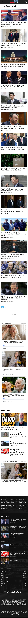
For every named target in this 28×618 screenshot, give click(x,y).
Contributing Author (5, 109)
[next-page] (8, 307)
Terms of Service (14, 501)
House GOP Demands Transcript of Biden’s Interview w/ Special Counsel (12, 148)
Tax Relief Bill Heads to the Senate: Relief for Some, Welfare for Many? (12, 190)
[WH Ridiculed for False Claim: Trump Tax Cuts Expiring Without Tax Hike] (14, 77)
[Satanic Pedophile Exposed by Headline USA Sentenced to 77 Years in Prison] (5, 434)
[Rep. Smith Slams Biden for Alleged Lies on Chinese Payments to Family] (14, 267)
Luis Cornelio (3, 47)
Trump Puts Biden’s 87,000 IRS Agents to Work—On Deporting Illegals (13, 44)
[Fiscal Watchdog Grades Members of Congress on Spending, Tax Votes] (14, 56)
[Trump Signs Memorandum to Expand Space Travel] (5, 443)
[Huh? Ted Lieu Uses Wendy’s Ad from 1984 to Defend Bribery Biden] (14, 246)
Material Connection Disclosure (13, 504)
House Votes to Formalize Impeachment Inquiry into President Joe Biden (12, 211)
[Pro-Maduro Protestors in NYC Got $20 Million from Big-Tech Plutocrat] (14, 15)
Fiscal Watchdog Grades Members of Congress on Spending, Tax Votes (13, 65)
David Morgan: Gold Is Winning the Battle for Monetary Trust (12, 428)
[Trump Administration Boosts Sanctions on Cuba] (5, 561)
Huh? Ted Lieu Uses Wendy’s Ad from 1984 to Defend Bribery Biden (13, 255)
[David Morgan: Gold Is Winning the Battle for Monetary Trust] (14, 419)
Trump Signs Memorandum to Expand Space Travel (18, 443)
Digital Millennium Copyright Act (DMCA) (22, 507)
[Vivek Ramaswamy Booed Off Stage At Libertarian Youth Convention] (5, 521)
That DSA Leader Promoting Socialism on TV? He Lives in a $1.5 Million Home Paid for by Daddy (17, 452)
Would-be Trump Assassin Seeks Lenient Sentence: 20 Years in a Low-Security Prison (17, 535)
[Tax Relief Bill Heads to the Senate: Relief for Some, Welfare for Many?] (14, 181)
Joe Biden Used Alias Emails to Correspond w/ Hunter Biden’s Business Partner (14, 234)
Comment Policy (14, 499)
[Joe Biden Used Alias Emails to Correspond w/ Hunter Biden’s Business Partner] (14, 224)
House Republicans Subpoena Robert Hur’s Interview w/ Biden (13, 107)
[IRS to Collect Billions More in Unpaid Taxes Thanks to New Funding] (14, 160)
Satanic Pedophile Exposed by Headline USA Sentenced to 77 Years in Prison (18, 435)
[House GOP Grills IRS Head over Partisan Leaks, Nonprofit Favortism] (14, 118)
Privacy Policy (4, 508)
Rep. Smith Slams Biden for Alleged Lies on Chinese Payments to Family (14, 276)
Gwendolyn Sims (4, 192)
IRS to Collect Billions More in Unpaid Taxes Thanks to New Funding (13, 169)
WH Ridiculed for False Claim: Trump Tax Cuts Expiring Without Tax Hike (12, 86)
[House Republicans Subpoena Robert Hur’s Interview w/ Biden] (14, 98)
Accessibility (21, 499)
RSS (11, 506)
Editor (2, 68)
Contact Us (21, 504)
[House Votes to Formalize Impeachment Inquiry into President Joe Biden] (14, 201)
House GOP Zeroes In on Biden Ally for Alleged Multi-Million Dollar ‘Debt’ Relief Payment (13, 298)
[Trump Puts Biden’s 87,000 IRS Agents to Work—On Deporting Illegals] (14, 35)
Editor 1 (2, 26)
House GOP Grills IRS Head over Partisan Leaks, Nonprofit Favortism (12, 127)
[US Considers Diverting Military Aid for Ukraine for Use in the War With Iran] (5, 528)
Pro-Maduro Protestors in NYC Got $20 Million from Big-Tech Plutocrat (13, 23)
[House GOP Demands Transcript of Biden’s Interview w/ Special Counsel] (14, 139)
